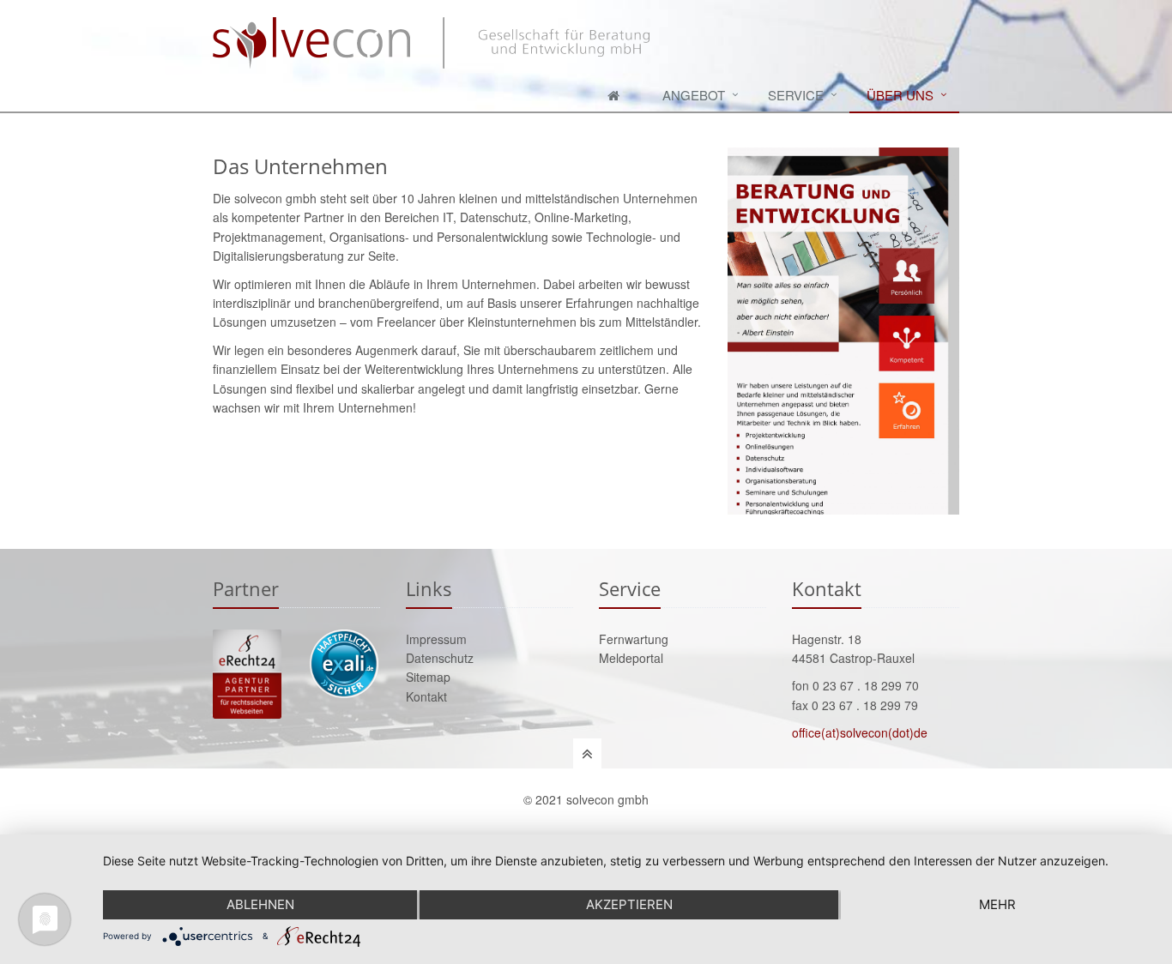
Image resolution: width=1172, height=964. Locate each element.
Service (796, 95)
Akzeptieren (629, 904)
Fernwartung (633, 639)
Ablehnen (260, 904)
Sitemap (428, 676)
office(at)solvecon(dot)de (859, 732)
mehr (997, 904)
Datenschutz (440, 657)
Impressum (436, 639)
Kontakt (426, 696)
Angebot (693, 95)
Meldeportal (631, 657)
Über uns (900, 95)
